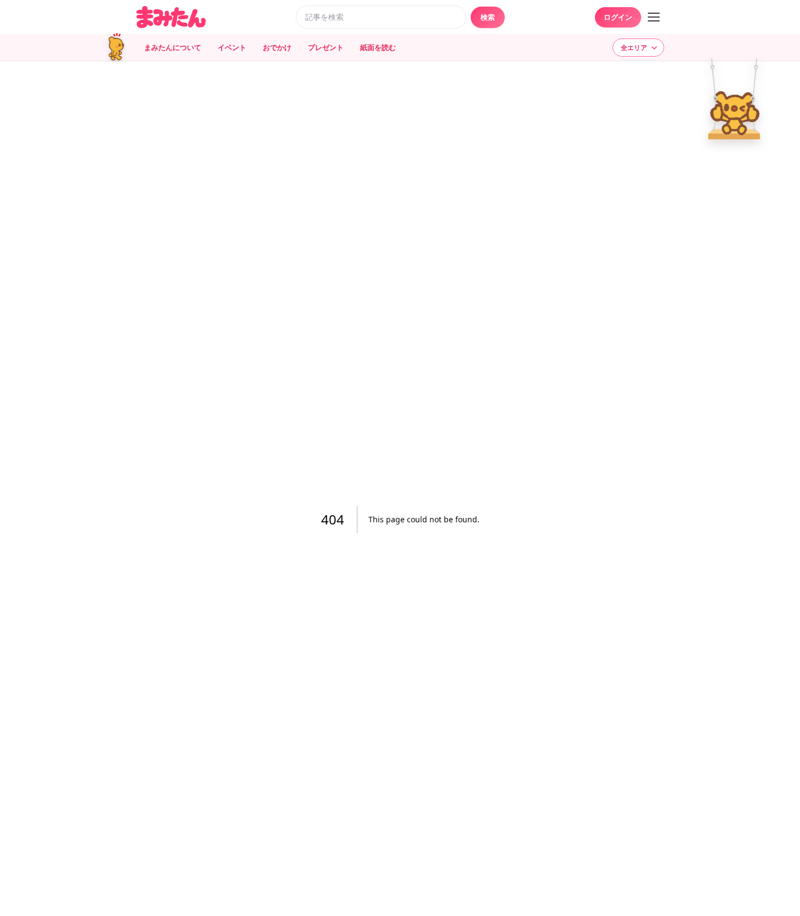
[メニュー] (653, 17)
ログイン (618, 17)
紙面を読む (378, 47)
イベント (232, 47)
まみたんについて (172, 47)
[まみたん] (171, 17)
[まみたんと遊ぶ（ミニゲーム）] (120, 47)
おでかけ (277, 47)
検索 (488, 17)
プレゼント (326, 47)
